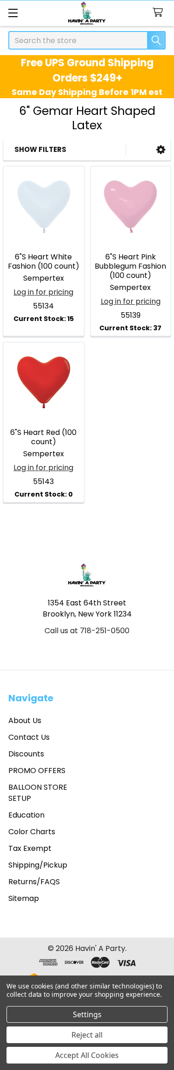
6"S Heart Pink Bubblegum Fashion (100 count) (130, 266)
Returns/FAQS (34, 881)
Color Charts (31, 831)
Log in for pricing (43, 292)
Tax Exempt (30, 848)
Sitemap (23, 898)
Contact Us (29, 737)
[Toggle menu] (13, 12)
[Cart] (160, 12)
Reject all (87, 1035)
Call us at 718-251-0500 (87, 630)
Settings (87, 1014)
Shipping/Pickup (37, 865)
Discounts (26, 754)
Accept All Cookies (87, 1055)
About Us (24, 720)
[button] (161, 150)
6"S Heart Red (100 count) (43, 437)
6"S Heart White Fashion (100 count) (43, 261)
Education (26, 815)
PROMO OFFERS (36, 770)
